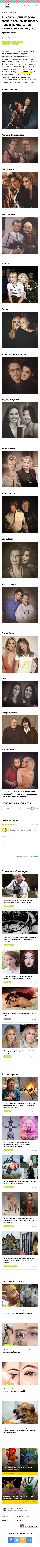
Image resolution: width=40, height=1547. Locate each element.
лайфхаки (9, 1384)
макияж (8, 1345)
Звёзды (13, 12)
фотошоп (17, 41)
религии (8, 1150)
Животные (9, 1423)
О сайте (4, 1520)
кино (7, 1019)
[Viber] (31, 808)
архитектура (10, 1266)
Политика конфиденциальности (18, 1510)
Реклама (5, 1516)
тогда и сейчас (9, 44)
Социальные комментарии (27, 856)
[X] (28, 808)
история (8, 945)
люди (7, 982)
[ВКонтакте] (7, 808)
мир (6, 1306)
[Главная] (7, 5)
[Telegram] (36, 808)
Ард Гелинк (26, 72)
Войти (19, 1520)
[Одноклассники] (20, 808)
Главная (4, 12)
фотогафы (9, 1187)
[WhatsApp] (33, 808)
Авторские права (23, 1516)
